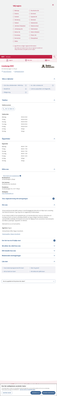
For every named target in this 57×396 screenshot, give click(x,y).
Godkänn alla (36, 392)
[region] (28, 390)
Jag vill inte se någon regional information (25, 46)
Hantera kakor (7, 392)
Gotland (17, 16)
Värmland (33, 19)
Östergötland (34, 38)
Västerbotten (34, 23)
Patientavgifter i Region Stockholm (11, 234)
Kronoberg (17, 35)
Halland (17, 23)
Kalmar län (17, 32)
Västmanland (34, 29)
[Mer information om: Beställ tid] (26, 89)
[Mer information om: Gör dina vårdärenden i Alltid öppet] (26, 85)
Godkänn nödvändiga (49, 392)
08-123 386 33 (9, 109)
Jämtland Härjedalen (20, 26)
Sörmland (33, 13)
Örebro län (33, 35)
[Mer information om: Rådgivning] (26, 92)
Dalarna (17, 13)
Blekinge (17, 10)
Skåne (16, 41)
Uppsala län (34, 16)
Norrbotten (17, 38)
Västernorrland (35, 26)
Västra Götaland (35, 32)
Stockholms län (35, 10)
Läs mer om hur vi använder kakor (27, 389)
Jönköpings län (19, 29)
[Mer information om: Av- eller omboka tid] (53, 85)
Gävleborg (17, 19)
